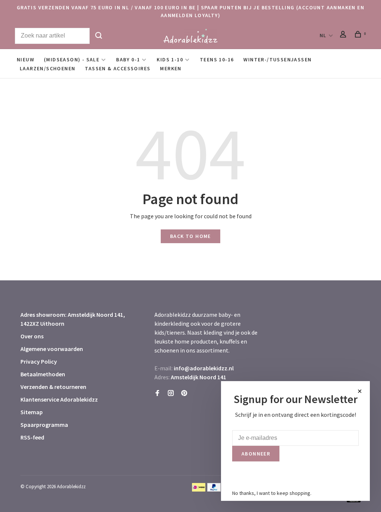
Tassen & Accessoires (117, 68)
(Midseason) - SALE (71, 59)
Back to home (190, 236)
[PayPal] (214, 489)
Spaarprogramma (44, 424)
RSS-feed (32, 437)
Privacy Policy (38, 361)
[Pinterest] (184, 393)
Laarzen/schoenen (47, 68)
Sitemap (31, 412)
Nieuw (25, 59)
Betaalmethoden (42, 374)
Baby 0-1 (128, 59)
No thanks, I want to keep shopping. (271, 493)
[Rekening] (344, 35)
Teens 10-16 (217, 59)
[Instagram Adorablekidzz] (171, 393)
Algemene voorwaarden (51, 348)
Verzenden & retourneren (53, 386)
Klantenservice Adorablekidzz (59, 399)
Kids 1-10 (170, 59)
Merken (170, 68)
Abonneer (255, 453)
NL (323, 35)
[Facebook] (157, 393)
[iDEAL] (198, 489)
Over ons (32, 336)
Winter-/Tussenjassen (277, 59)
